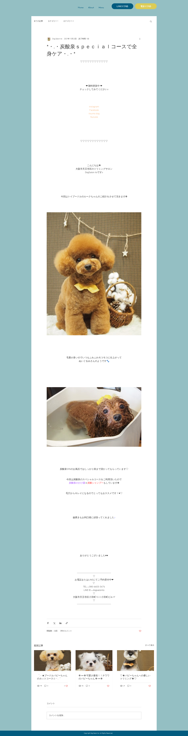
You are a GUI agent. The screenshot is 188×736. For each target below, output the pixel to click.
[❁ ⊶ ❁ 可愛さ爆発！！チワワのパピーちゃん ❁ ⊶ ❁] (94, 660)
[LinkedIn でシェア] (60, 623)
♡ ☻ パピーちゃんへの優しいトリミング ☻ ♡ (135, 677)
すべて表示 (149, 645)
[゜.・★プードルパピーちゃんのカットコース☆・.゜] (52, 660)
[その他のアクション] (139, 38)
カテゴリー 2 (68, 21)
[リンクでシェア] (66, 623)
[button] (151, 21)
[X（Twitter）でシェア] (54, 623)
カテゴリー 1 (53, 21)
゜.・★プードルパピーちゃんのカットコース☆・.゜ (52, 677)
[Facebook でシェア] (48, 623)
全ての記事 (38, 21)
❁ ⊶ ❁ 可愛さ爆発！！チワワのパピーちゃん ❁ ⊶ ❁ (94, 677)
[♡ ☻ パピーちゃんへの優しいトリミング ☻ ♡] (135, 660)
